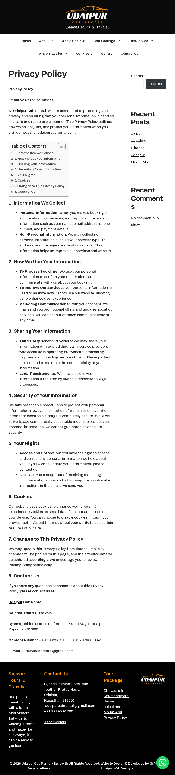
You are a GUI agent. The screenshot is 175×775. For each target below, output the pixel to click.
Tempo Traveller (49, 53)
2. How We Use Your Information (38, 158)
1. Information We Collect (33, 153)
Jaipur (136, 133)
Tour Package (104, 41)
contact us (28, 469)
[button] (162, 762)
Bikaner (137, 148)
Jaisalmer (139, 141)
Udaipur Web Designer (118, 768)
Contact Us (130, 53)
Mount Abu (140, 162)
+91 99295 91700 (58, 711)
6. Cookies (22, 180)
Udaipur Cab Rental (29, 111)
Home (26, 41)
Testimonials (55, 722)
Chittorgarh (113, 690)
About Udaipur (73, 41)
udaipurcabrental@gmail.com (70, 706)
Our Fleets (84, 53)
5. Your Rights (24, 175)
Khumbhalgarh (116, 696)
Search (137, 76)
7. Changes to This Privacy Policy (39, 186)
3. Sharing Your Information (35, 164)
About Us (46, 41)
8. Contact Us (24, 191)
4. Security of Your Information (38, 169)
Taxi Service (138, 41)
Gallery (106, 53)
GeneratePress (38, 768)
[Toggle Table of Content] (59, 146)
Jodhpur (138, 155)
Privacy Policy (115, 718)
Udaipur (15, 602)
